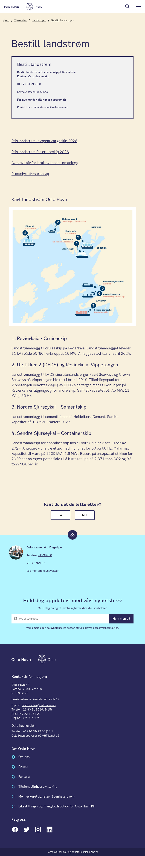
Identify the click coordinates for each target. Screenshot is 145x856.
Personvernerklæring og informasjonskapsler (72, 852)
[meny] (138, 7)
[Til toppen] (72, 535)
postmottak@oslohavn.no (39, 705)
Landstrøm (39, 20)
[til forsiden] (24, 659)
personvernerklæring (105, 628)
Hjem (6, 20)
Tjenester (20, 20)
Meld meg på (121, 619)
